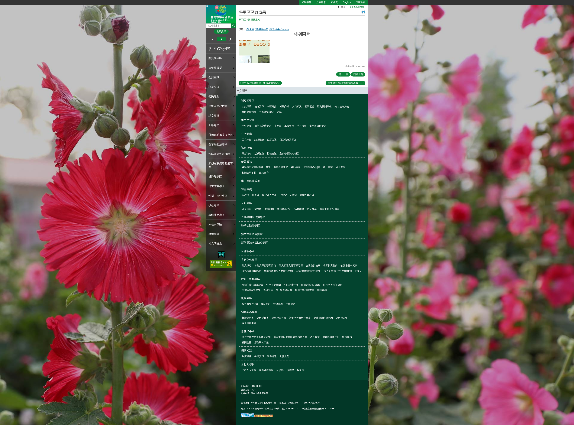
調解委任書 (263, 318)
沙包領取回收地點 (251, 271)
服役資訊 (265, 304)
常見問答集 (248, 364)
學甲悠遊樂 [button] (215, 67)
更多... (280, 112)
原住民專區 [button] (215, 224)
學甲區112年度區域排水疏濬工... (345, 83)
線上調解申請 (249, 323)
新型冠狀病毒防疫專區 (221, 165)
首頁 (343, 7)
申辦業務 (347, 337)
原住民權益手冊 (331, 337)
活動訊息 (259, 153)
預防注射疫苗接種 (219, 153)
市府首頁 (360, 2)
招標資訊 (272, 153)
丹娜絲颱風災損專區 (221, 134)
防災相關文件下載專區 (291, 265)
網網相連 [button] (214, 234)
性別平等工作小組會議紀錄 (277, 290)
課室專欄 (246, 189)
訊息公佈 (246, 147)
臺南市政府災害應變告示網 (278, 271)
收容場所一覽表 (349, 265)
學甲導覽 (246, 125)
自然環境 (246, 106)
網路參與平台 (284, 209)
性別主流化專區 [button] (218, 195)
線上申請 (328, 167)
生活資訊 (259, 356)
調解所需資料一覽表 (300, 318)
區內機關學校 (324, 106)
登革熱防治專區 (218, 144)
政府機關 (246, 356)
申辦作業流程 (281, 167)
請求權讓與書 (279, 318)
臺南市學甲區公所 (221, 13)
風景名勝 (289, 125)
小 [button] (212, 39)
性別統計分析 (291, 284)
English (347, 2)
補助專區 (295, 167)
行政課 (245, 195)
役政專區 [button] (214, 205)
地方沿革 (259, 106)
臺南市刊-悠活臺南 (329, 209)
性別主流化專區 (250, 279)
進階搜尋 (221, 31)
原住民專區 (248, 331)
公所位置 (272, 139)
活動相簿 (299, 209)
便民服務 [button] (214, 96)
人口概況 (297, 106)
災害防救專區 (249, 259)
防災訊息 (246, 265)
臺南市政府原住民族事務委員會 (290, 337)
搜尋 (208, 25)
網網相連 (246, 350)
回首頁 (334, 2)
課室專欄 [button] (214, 115)
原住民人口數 (261, 342)
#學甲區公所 (261, 29)
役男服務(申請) (250, 304)
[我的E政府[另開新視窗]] (221, 254)
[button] (254, 51)
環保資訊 (272, 356)
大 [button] (230, 39)
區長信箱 (246, 209)
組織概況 (259, 139)
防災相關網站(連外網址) (308, 271)
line (223, 48)
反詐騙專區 (215, 176)
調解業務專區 (249, 312)
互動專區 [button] (214, 125)
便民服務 (246, 161)
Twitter (219, 48)
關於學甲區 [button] (215, 58)
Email (228, 48)
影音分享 (312, 209)
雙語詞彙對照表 (311, 167)
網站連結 (322, 290)
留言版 (258, 209)
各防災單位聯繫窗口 (265, 265)
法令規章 (315, 337)
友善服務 (284, 356)
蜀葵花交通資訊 (262, 125)
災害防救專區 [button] (217, 186)
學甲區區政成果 (218, 106)
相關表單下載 (249, 172)
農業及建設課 (307, 195)
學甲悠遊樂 (248, 120)
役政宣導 (278, 304)
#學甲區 (250, 29)
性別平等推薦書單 (304, 290)
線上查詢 (340, 167)
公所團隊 (246, 133)
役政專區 (246, 298)
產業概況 (309, 106)
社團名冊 (246, 342)
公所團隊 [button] (214, 77)
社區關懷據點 (266, 112)
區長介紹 (246, 139)
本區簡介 (272, 106)
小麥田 (277, 125)
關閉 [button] (244, 90)
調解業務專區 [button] (217, 214)
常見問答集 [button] (215, 243)
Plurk (214, 48)
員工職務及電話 (288, 139)
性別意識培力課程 (310, 284)
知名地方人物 (342, 106)
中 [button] (221, 39)
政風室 (283, 195)
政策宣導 (264, 172)
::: (207, 5)
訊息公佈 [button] (214, 86)
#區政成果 (274, 29)
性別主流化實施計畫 (252, 284)
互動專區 (246, 203)
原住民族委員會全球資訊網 (256, 337)
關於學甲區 (248, 100)
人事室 (293, 195)
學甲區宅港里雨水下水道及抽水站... (260, 83)
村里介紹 (284, 106)
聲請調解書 (248, 318)
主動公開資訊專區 (289, 153)
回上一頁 (343, 74)
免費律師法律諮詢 (323, 318)
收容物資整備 (330, 265)
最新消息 (246, 153)
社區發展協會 (249, 112)
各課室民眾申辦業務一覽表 (256, 167)
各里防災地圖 (313, 265)
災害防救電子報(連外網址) (338, 271)
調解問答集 (342, 318)
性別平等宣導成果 (332, 284)
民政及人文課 (269, 195)
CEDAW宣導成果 (251, 290)
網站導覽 (306, 2)
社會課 (255, 195)
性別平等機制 (273, 284)
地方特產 (301, 125)
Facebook (209, 48)
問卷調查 (269, 209)
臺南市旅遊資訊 (317, 125)
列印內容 (363, 12)
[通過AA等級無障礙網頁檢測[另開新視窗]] (221, 264)
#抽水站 (284, 29)
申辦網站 (290, 304)
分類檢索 (321, 2)
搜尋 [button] (233, 25)
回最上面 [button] (358, 74)
